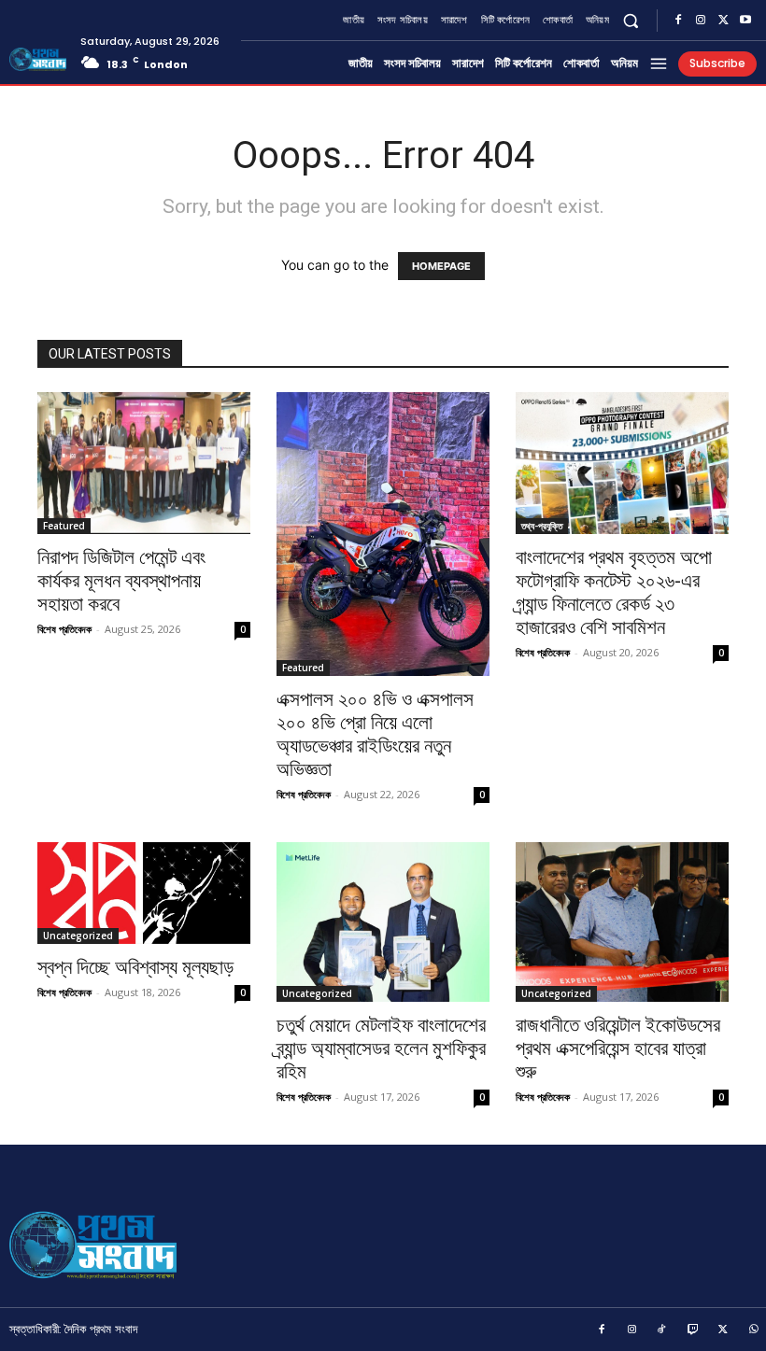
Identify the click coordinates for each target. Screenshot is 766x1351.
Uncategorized (78, 935)
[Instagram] (700, 20)
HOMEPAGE (441, 266)
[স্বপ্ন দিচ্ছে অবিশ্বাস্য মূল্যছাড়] (143, 893)
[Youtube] (745, 20)
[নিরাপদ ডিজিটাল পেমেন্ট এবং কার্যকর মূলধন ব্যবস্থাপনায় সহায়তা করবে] (143, 463)
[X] (723, 20)
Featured (64, 525)
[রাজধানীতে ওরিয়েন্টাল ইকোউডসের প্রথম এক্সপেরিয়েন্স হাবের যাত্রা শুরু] (622, 922)
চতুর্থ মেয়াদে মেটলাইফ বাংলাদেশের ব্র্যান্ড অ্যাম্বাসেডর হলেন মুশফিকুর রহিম (381, 1048)
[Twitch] (693, 1330)
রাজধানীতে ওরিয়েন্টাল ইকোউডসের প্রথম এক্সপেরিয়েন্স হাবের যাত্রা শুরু (618, 1048)
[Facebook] (678, 20)
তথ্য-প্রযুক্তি (541, 525)
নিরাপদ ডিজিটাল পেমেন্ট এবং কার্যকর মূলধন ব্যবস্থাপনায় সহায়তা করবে (121, 580)
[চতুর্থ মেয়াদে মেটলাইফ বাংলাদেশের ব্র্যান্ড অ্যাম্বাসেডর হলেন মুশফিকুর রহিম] (383, 922)
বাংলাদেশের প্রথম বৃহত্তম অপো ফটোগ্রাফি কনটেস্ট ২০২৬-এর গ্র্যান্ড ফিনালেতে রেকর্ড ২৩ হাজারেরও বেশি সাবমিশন (614, 592)
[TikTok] (662, 1330)
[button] (631, 20)
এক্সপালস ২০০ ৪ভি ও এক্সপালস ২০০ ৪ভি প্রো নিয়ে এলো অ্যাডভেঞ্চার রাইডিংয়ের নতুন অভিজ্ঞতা (375, 734)
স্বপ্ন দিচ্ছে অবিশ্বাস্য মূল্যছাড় (135, 967)
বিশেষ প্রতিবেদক (64, 629)
